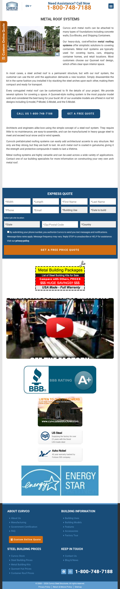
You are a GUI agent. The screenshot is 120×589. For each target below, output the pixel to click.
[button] (111, 6)
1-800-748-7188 (69, 7)
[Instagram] (70, 571)
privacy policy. (22, 241)
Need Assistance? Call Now (69, 3)
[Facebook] (63, 571)
